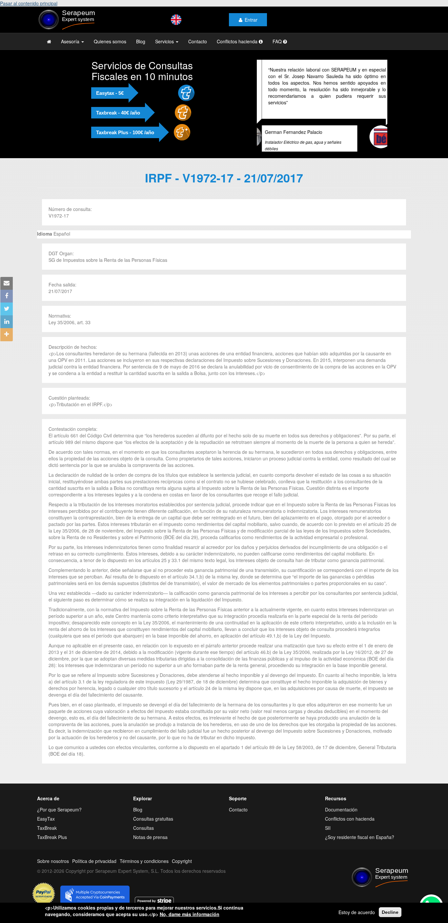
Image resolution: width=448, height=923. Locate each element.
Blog (140, 41)
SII (328, 834)
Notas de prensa (150, 843)
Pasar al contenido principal (28, 3)
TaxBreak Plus (52, 843)
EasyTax (46, 825)
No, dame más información (189, 914)
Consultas (143, 834)
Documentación (341, 816)
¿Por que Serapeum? (59, 816)
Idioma (44, 240)
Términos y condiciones (144, 867)
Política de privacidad (94, 867)
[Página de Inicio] (49, 41)
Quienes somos (110, 41)
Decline (390, 912)
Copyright (182, 867)
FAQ (278, 41)
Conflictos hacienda (238, 41)
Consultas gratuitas (153, 825)
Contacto (197, 41)
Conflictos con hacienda (350, 825)
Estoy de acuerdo (356, 912)
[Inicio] (80, 20)
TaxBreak (47, 834)
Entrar (251, 19)
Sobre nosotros (53, 867)
